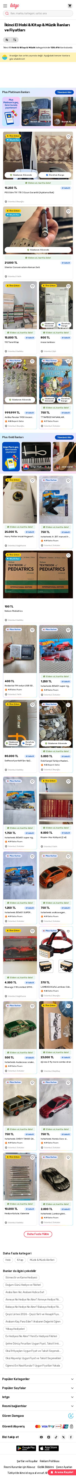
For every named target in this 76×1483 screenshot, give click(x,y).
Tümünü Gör (64, 92)
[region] (39, 111)
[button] (5, 6)
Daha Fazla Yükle (38, 1234)
